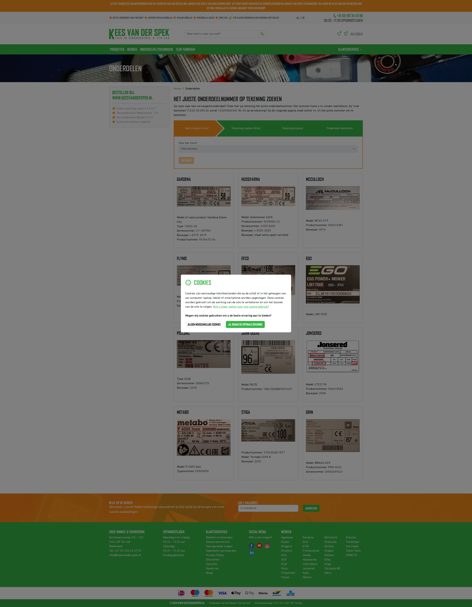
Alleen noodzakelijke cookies (204, 324)
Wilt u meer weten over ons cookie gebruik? (241, 306)
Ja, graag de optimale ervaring (245, 324)
